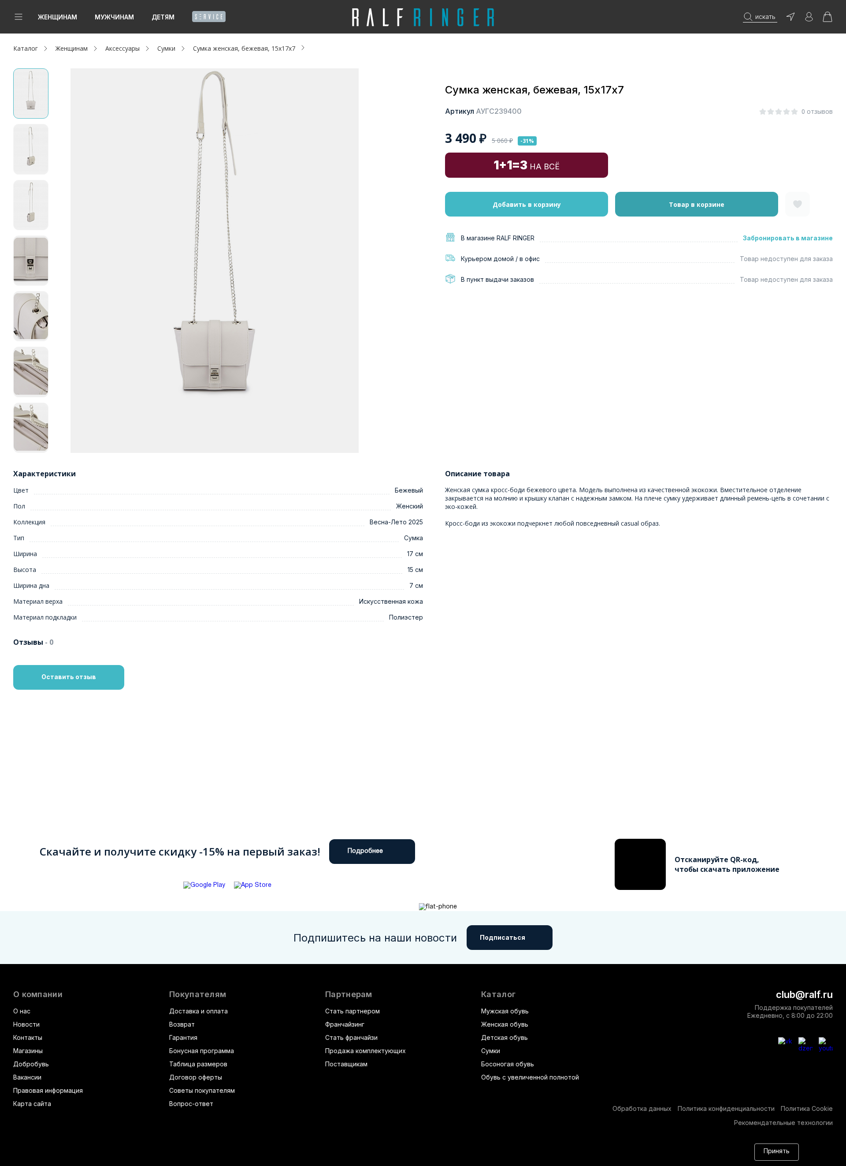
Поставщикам (346, 1064)
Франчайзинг (344, 1024)
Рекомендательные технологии (783, 1122)
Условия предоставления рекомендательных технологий (227, 1156)
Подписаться (502, 937)
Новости (26, 1024)
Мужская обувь (505, 1011)
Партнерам (348, 994)
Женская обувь (504, 1024)
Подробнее (365, 851)
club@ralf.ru (804, 994)
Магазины (28, 1050)
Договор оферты (195, 1077)
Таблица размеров (198, 1064)
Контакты (27, 1037)
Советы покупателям (202, 1090)
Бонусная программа (201, 1050)
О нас (21, 1011)
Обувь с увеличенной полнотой (530, 1077)
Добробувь (31, 1064)
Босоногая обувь (507, 1064)
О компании (38, 994)
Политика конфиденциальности (726, 1108)
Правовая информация (48, 1090)
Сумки (490, 1050)
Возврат (182, 1024)
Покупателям (197, 994)
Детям (163, 17)
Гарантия (183, 1037)
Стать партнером (352, 1011)
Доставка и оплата (198, 1011)
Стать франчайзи (351, 1037)
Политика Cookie (807, 1108)
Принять (777, 1152)
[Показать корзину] (827, 19)
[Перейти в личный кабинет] (809, 19)
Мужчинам (114, 17)
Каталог (498, 994)
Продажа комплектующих (365, 1050)
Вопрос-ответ (191, 1103)
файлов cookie (601, 1148)
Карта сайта (32, 1103)
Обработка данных (642, 1108)
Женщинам (57, 17)
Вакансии (27, 1077)
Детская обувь (504, 1037)
